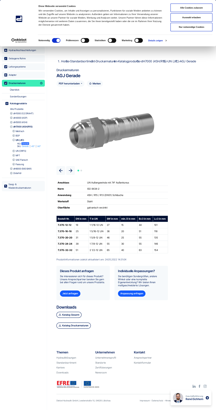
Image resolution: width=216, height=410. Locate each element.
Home (65, 61)
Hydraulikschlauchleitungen (22, 50)
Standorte (100, 362)
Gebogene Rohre (17, 58)
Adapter (12, 75)
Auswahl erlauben (191, 17)
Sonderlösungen (18, 96)
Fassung (20, 164)
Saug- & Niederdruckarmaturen (20, 186)
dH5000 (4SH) (20, 122)
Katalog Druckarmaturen (75, 325)
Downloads (62, 372)
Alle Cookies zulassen (191, 7)
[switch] (85, 40)
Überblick (14, 89)
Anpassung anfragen (131, 293)
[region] (23, 210)
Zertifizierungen (103, 367)
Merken (96, 83)
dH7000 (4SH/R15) (23, 126)
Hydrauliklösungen (66, 357)
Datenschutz (157, 400)
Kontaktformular (142, 362)
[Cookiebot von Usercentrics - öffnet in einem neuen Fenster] (19, 40)
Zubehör (17, 173)
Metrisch (20, 131)
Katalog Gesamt (70, 314)
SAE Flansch (22, 159)
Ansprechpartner (143, 357)
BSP (18, 135)
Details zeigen (155, 40)
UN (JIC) (20, 140)
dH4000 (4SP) (20, 117)
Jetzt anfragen (70, 293)
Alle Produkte (17, 109)
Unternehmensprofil (105, 357)
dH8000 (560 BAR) (22, 168)
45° (33, 146)
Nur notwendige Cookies (191, 27)
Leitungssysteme (17, 66)
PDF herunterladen (69, 83)
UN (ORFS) (21, 151)
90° (39, 146)
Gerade (25, 143)
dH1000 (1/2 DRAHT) (23, 113)
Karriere (60, 367)
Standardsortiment (82, 61)
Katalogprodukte (18, 103)
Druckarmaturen (17, 83)
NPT (18, 155)
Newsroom (101, 372)
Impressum (145, 400)
